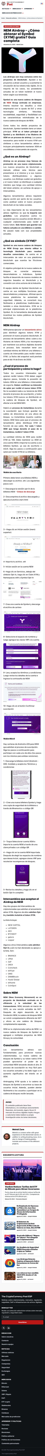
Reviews (5, 1429)
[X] (4, 1328)
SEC (3, 1375)
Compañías (10, 1183)
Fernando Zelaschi (21, 1199)
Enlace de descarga (26, 492)
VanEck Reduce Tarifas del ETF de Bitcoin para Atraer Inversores (22, 1188)
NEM (9, 103)
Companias (6, 1364)
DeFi (3, 1398)
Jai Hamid (31, 1242)
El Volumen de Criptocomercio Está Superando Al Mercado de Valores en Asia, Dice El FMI (28, 1225)
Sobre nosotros (7, 1337)
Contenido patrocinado (10, 1443)
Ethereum (5, 1387)
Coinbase (5, 1413)
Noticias (5, 9)
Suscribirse (22, 1322)
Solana (4, 1390)
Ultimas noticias (8, 1352)
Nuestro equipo (7, 1344)
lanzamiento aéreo (33, 330)
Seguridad (6, 1367)
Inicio (3, 18)
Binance (5, 1409)
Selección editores (11, 18)
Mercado (5, 1356)
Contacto (5, 1340)
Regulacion (6, 1360)
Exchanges (6, 1371)
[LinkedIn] (8, 1328)
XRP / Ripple (6, 1394)
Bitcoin (4, 1383)
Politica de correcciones (11, 1440)
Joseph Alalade (32, 1216)
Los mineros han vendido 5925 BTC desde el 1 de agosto (27, 1275)
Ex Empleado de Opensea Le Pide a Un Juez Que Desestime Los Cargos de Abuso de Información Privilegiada (28, 1210)
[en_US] (42, 3)
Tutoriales (5, 1425)
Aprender (28, 9)
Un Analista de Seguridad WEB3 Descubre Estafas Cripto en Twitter (28, 1249)
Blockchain (6, 1432)
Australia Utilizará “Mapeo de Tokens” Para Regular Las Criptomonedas (28, 1238)
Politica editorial (8, 1436)
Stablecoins (6, 1405)
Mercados (17, 9)
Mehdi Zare (19, 44)
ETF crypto (6, 1402)
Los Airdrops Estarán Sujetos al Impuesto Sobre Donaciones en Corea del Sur (28, 1262)
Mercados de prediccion (12, 13)
